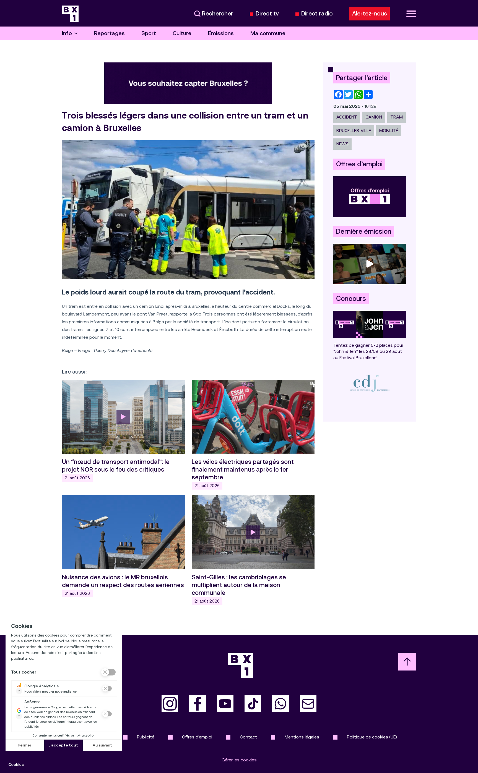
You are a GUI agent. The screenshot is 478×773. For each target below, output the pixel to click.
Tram (396, 117)
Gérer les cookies (239, 760)
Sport (148, 33)
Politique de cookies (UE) (372, 737)
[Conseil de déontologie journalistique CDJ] (369, 383)
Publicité (145, 737)
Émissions (221, 33)
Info (67, 33)
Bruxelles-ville (353, 130)
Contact (248, 737)
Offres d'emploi (197, 737)
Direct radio (317, 14)
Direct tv (267, 14)
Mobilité (388, 130)
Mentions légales (302, 737)
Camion (373, 117)
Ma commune (267, 33)
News (342, 144)
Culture (182, 33)
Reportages (109, 33)
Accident (346, 117)
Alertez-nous (369, 13)
